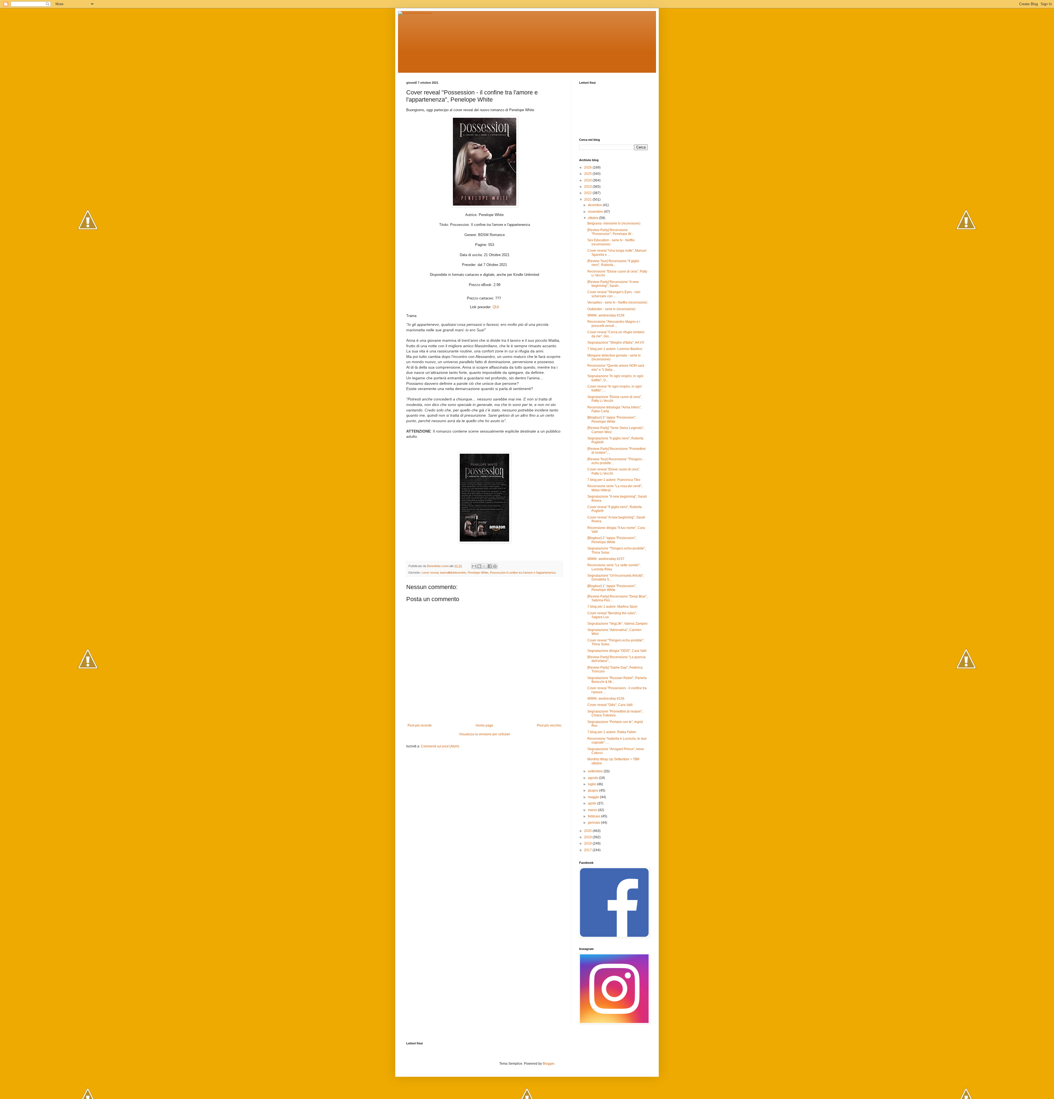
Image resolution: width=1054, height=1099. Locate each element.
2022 (588, 193)
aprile (592, 803)
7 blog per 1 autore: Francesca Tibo (613, 480)
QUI (496, 307)
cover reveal (430, 572)
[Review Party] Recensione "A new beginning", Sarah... (613, 284)
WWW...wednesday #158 (605, 315)
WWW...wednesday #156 (605, 698)
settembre (596, 771)
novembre (596, 212)
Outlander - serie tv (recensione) (611, 309)
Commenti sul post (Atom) (440, 746)
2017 (588, 850)
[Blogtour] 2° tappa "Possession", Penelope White (611, 540)
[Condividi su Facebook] (489, 566)
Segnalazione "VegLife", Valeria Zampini (617, 624)
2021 (588, 199)
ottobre (593, 218)
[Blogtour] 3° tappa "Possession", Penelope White (611, 419)
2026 (588, 167)
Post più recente (420, 725)
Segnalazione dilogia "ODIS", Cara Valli (616, 651)
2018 (588, 843)
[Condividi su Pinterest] (495, 566)
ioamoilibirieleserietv (453, 572)
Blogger (548, 1064)
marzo (593, 810)
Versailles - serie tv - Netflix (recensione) (617, 302)
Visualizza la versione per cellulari (484, 734)
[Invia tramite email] (474, 566)
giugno (593, 790)
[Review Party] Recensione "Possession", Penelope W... (610, 232)
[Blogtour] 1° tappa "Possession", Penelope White (611, 588)
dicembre (595, 205)
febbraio (594, 816)
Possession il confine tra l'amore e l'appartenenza (523, 572)
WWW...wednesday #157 (605, 559)
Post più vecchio (549, 725)
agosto (593, 778)
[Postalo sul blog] (479, 566)
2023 (588, 187)
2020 (588, 831)
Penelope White (478, 572)
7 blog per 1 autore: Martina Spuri (612, 607)
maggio (594, 797)
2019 (588, 837)
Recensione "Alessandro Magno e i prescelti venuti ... (613, 323)
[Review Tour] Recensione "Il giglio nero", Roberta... (613, 263)
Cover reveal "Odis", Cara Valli (610, 705)
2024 (588, 180)
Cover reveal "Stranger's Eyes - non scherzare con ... (613, 294)
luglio (592, 784)
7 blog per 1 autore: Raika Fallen (611, 732)
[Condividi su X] (484, 566)
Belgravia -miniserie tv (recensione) (613, 223)
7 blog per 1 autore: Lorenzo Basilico (614, 349)
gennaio (594, 823)
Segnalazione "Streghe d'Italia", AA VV (615, 342)
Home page (484, 725)
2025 (588, 174)
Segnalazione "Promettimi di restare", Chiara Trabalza (615, 713)
